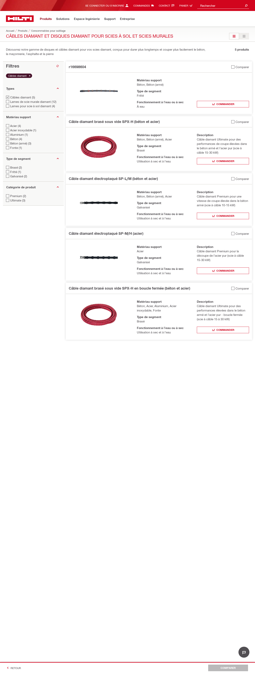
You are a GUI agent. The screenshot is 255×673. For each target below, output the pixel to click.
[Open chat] (243, 652)
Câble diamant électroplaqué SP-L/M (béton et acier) (113, 178)
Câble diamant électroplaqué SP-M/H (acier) (106, 233)
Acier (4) (15, 126)
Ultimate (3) (17, 200)
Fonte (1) (16, 147)
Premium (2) (18, 196)
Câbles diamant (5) (22, 97)
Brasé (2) (16, 167)
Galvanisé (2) (18, 176)
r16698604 (77, 67)
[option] (234, 36)
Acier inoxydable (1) (23, 130)
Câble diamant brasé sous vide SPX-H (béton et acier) (114, 121)
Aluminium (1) (19, 134)
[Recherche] (246, 5)
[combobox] (223, 5)
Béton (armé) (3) (20, 143)
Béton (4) (16, 139)
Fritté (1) (15, 172)
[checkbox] (240, 67)
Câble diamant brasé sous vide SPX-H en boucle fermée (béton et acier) (129, 288)
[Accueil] (20, 18)
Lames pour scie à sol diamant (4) (32, 106)
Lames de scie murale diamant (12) (33, 101)
